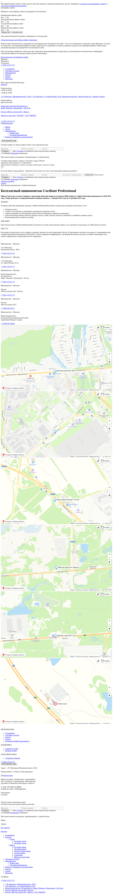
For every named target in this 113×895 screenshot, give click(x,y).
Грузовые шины (20, 847)
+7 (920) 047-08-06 (8, 324)
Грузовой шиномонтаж (18, 135)
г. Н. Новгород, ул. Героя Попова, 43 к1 (47, 96)
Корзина (4, 84)
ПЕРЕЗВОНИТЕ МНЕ (9, 141)
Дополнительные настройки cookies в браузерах (19, 40)
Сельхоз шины (19, 853)
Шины (7, 127)
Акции (7, 77)
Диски (7, 129)
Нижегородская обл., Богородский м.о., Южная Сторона (83, 96)
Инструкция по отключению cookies (14, 57)
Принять (4, 59)
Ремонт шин (14, 133)
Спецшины (18, 855)
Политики (14, 153)
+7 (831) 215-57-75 (8, 65)
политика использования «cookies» (93, 4)
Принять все (6, 32)
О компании (10, 69)
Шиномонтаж (10, 73)
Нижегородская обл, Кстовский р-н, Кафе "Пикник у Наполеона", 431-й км (15, 107)
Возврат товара (11, 751)
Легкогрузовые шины (22, 851)
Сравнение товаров (12, 758)
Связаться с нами (11, 749)
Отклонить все (17, 32)
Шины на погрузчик (22, 857)
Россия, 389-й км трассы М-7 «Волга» (15, 112)
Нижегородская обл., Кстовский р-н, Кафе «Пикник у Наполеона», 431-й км (34, 888)
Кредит (8, 75)
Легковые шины (20, 849)
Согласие (20, 151)
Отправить (5, 810)
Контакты (9, 79)
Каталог (8, 837)
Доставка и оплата (12, 71)
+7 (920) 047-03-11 (8, 308)
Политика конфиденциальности (17, 741)
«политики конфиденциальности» (14, 6)
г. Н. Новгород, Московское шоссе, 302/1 (16, 96)
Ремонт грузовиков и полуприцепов (19, 137)
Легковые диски (20, 843)
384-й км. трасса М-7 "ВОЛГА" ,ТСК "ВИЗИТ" (19, 115)
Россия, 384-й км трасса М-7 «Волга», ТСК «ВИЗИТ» (25, 892)
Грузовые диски (20, 841)
